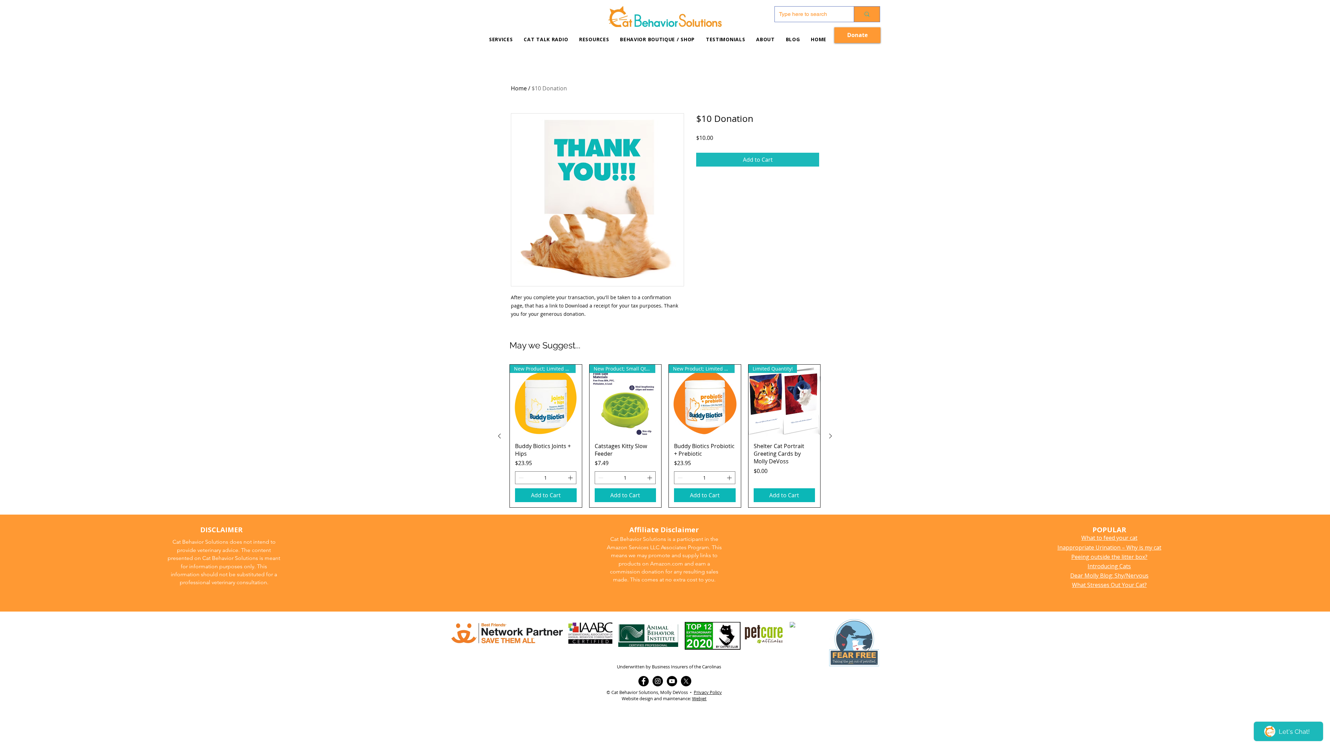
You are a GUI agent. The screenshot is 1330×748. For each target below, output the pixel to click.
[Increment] (571, 478)
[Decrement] (520, 478)
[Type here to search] (867, 14)
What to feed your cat (1109, 538)
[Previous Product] (499, 436)
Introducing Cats (1109, 566)
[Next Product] (830, 436)
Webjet (699, 698)
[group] (665, 436)
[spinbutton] (546, 478)
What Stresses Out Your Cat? (1109, 585)
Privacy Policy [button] (708, 692)
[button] (594, 39)
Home (519, 88)
